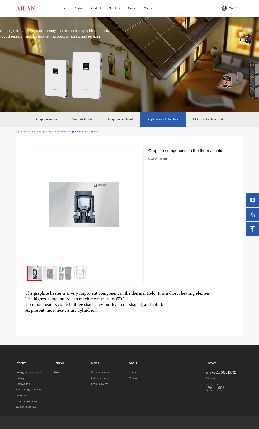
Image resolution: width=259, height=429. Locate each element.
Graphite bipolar (82, 119)
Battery (20, 378)
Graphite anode (46, 119)
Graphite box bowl (120, 119)
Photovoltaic (23, 383)
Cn (231, 8)
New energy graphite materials (49, 131)
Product (95, 8)
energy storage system (29, 372)
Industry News (99, 378)
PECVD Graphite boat (208, 119)
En (237, 8)
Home (62, 8)
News (132, 8)
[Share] (220, 387)
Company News (100, 372)
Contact (149, 8)
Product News (99, 383)
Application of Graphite (163, 119)
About (78, 8)
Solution (114, 8)
